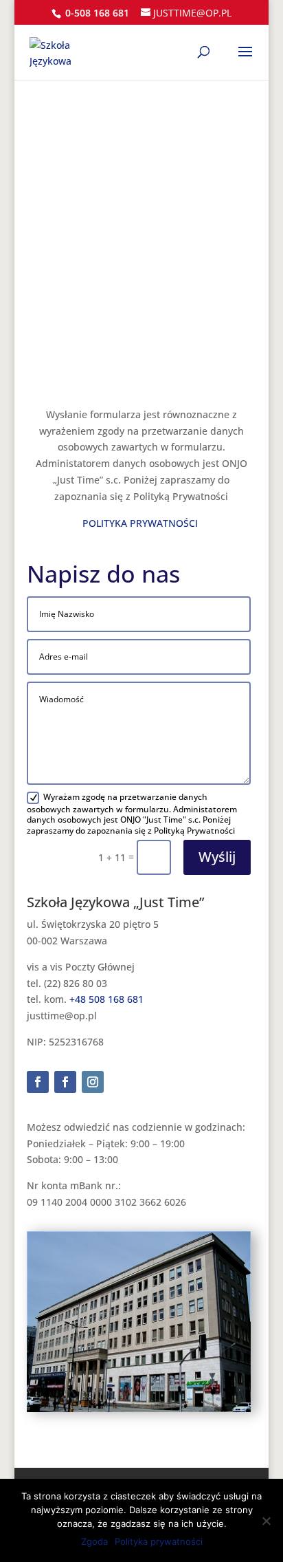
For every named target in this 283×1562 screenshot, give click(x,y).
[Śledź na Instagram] (93, 1082)
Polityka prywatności (159, 1541)
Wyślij (217, 856)
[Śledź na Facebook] (38, 1082)
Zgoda (94, 1541)
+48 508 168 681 (106, 999)
